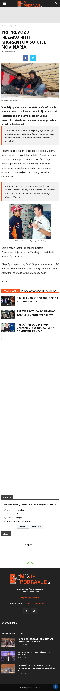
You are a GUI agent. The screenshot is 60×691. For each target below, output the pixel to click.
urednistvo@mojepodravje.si (37, 603)
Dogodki (12, 26)
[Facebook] (26, 611)
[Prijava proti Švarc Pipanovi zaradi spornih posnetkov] (8, 314)
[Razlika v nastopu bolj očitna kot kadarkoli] (8, 301)
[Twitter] (34, 611)
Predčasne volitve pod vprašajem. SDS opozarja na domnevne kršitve (35, 328)
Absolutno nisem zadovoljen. (19, 521)
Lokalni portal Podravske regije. (30, 589)
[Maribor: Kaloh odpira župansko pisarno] (8, 656)
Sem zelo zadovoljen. (16, 510)
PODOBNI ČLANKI (10, 291)
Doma (3, 26)
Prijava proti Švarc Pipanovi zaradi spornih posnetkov (36, 313)
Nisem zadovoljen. (14, 517)
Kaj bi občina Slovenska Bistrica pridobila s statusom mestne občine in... (36, 668)
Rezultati (36, 527)
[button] (56, 3)
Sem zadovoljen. (14, 514)
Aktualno (6, 305)
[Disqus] (30, 381)
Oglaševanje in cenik (30, 597)
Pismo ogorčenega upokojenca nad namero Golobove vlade (36, 640)
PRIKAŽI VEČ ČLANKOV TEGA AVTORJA (38, 291)
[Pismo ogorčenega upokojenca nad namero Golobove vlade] (8, 642)
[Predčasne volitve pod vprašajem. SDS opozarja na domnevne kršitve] (8, 328)
